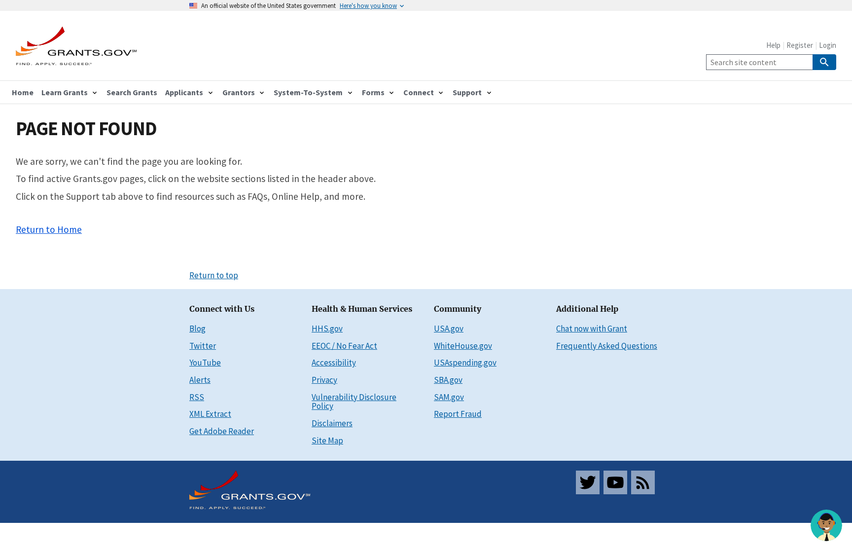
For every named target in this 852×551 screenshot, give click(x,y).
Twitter (202, 345)
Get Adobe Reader (221, 431)
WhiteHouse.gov (463, 345)
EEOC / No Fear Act (344, 345)
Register (799, 45)
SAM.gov (449, 397)
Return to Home (49, 229)
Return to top (213, 275)
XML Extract (210, 413)
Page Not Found (86, 128)
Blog (197, 328)
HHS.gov (327, 328)
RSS (196, 397)
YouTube (205, 362)
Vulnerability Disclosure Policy (354, 402)
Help (773, 45)
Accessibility (334, 362)
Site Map (327, 440)
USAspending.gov (465, 362)
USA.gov (448, 328)
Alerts (200, 379)
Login (827, 45)
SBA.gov (448, 379)
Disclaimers (332, 423)
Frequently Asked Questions (606, 345)
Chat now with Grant (591, 328)
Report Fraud (458, 413)
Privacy (324, 379)
